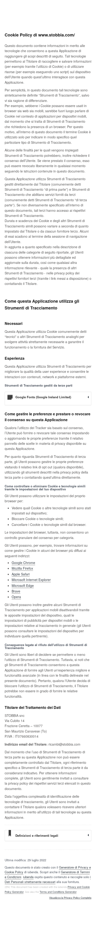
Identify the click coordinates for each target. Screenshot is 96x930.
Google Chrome (23, 562)
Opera (16, 596)
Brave (16, 591)
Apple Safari (21, 574)
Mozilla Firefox (22, 568)
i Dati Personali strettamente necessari (48, 879)
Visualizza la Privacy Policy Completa (70, 897)
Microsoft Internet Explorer (31, 579)
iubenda (28, 877)
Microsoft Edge (23, 585)
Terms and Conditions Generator (58, 892)
